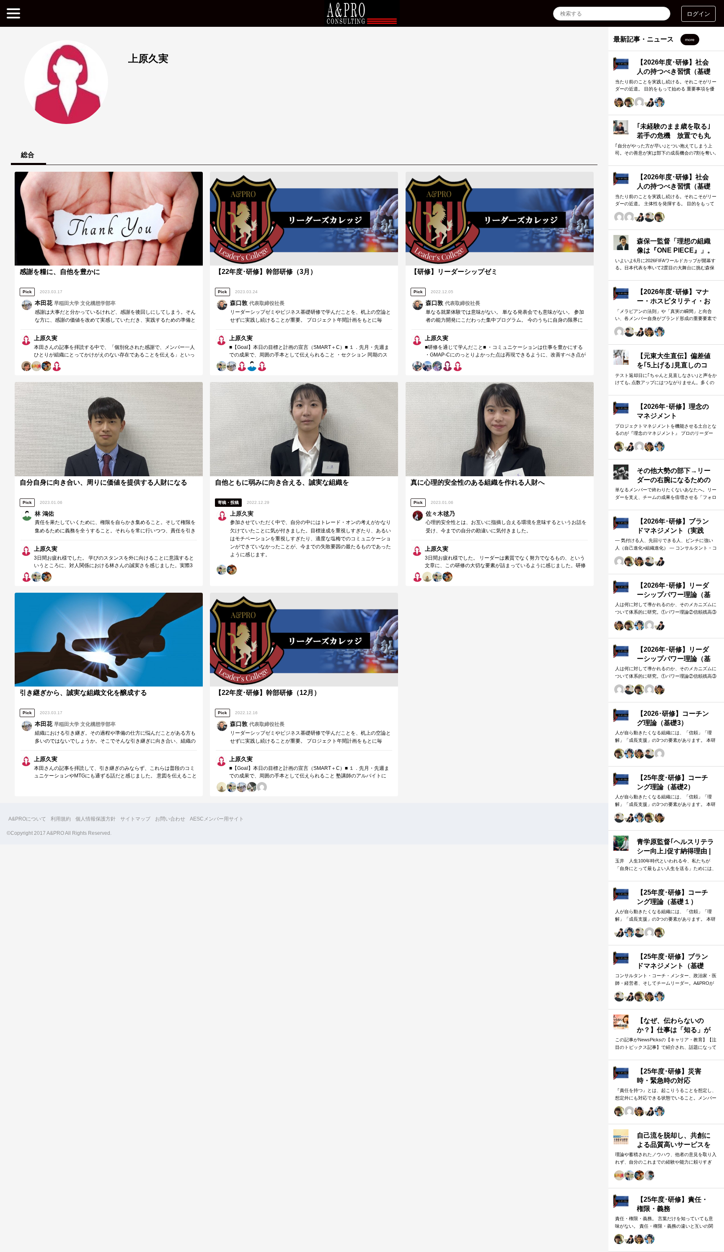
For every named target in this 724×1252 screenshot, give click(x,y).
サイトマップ (135, 819)
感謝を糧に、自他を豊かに (60, 271)
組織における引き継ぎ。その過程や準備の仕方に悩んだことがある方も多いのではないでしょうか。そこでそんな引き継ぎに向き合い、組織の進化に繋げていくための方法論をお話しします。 (115, 741)
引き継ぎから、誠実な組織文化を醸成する (83, 692)
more (690, 39)
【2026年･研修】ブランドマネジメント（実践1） (673, 531)
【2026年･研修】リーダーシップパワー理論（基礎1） (674, 659)
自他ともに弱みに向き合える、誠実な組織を (282, 482)
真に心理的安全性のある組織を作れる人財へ (478, 482)
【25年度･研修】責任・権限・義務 (672, 1204)
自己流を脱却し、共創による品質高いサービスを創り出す (674, 1145)
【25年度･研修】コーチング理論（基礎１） (672, 897)
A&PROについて (27, 819)
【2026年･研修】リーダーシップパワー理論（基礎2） (674, 595)
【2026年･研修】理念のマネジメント (673, 411)
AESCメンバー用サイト (217, 819)
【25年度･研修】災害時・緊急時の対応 (669, 1076)
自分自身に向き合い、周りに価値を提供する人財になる (103, 482)
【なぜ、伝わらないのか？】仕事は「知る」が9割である (674, 1030)
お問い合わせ (170, 819)
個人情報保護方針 (95, 819)
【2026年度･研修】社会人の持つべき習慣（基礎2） (674, 72)
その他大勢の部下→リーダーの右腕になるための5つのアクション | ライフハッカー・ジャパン (675, 484)
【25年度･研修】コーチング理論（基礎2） (672, 782)
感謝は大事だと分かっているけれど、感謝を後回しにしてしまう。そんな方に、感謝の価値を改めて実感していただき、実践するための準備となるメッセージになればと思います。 (115, 320)
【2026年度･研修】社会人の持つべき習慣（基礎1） (674, 186)
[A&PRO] (361, 20)
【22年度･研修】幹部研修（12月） (268, 692)
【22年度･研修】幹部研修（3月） (266, 271)
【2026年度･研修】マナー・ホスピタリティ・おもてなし (674, 301)
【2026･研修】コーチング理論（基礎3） (673, 718)
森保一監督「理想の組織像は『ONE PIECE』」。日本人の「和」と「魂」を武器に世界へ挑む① (675, 255)
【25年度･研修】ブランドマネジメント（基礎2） (672, 966)
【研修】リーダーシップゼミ (454, 271)
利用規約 (61, 819)
